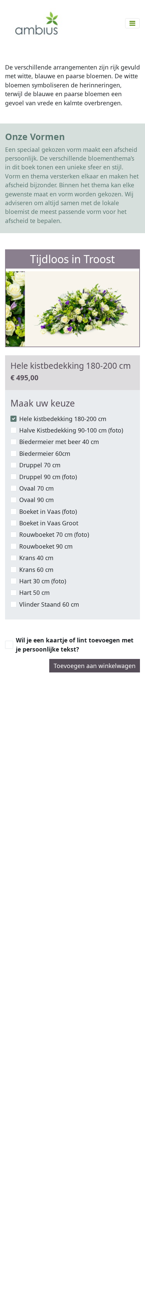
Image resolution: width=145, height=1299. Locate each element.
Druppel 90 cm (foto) (48, 477)
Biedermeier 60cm (44, 453)
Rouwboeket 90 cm (45, 546)
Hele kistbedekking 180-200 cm (62, 419)
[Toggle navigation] (132, 23)
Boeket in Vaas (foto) (48, 511)
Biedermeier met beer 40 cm (59, 442)
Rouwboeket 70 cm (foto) (54, 534)
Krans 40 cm (36, 558)
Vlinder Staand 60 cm (49, 604)
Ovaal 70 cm (36, 488)
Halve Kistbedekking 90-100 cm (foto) (71, 430)
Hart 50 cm (34, 592)
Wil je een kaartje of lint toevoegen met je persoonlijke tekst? (75, 644)
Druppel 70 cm (39, 465)
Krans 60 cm (36, 569)
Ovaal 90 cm (36, 500)
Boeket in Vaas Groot (48, 523)
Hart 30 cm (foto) (42, 581)
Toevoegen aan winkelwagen (95, 666)
